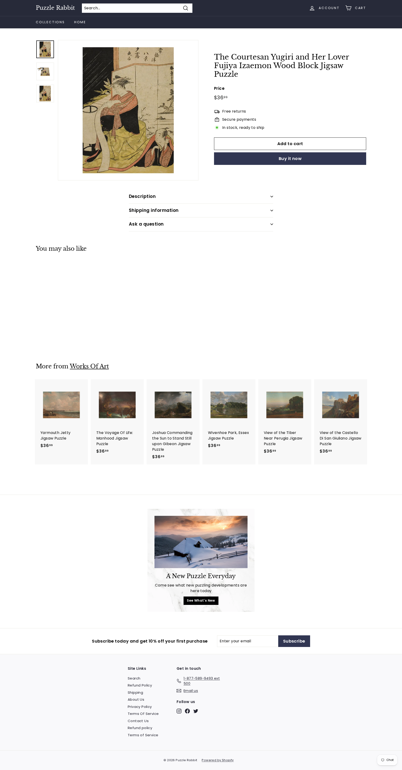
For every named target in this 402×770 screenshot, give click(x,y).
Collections (50, 22)
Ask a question (146, 224)
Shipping (135, 692)
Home (80, 22)
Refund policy (140, 727)
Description (142, 196)
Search (134, 678)
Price (219, 88)
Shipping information (154, 210)
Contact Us (138, 720)
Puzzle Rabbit (55, 8)
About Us (136, 699)
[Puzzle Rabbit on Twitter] (195, 710)
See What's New (201, 600)
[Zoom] (128, 110)
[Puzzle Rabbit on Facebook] (187, 710)
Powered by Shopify (218, 760)
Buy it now (290, 158)
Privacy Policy (140, 706)
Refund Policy (140, 685)
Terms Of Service (143, 713)
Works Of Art (89, 366)
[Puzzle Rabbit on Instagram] (179, 710)
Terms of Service (143, 735)
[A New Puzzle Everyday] (201, 542)
